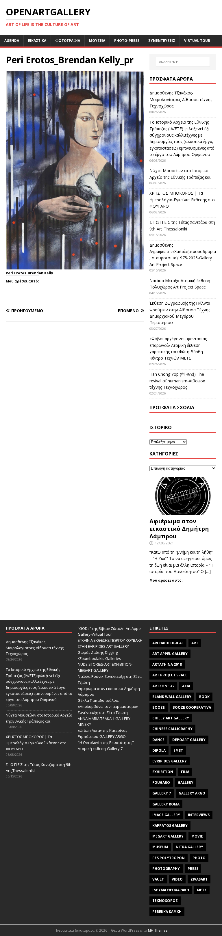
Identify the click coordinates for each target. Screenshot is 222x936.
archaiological (168, 643)
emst (178, 750)
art (194, 643)
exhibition (162, 771)
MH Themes (157, 930)
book (204, 696)
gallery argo (192, 793)
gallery (185, 782)
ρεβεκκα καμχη (167, 911)
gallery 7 (161, 793)
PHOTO (199, 857)
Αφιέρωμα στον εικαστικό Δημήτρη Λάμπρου (179, 528)
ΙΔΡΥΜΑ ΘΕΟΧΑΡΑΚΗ (170, 889)
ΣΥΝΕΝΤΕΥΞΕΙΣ (161, 40)
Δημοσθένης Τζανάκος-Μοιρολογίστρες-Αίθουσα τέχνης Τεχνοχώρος (180, 99)
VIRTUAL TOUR (197, 40)
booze (158, 707)
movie (197, 836)
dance (158, 739)
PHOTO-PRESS (126, 40)
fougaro (161, 782)
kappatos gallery (170, 825)
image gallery (166, 814)
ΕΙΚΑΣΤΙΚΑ (37, 40)
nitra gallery (189, 846)
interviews (199, 814)
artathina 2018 (167, 664)
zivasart (199, 879)
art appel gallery (170, 653)
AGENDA (11, 40)
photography (166, 868)
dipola (159, 750)
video (177, 879)
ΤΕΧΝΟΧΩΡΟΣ (165, 900)
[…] (208, 571)
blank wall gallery (171, 696)
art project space (169, 675)
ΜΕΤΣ (202, 889)
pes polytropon (168, 857)
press (193, 868)
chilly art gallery (170, 718)
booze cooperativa (192, 707)
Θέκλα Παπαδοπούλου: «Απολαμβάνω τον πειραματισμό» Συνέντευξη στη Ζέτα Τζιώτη (108, 706)
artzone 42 (163, 686)
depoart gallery (189, 739)
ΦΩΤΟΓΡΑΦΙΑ (67, 40)
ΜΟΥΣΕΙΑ (97, 40)
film (185, 771)
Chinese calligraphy (172, 728)
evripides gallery (169, 761)
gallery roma (166, 804)
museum (160, 846)
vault (158, 879)
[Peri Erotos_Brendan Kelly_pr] (75, 266)
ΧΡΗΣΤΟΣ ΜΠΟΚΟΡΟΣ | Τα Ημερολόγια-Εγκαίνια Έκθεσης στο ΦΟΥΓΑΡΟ (182, 199)
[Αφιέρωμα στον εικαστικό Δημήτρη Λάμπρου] (182, 511)
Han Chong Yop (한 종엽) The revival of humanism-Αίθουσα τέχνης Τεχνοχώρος (177, 380)
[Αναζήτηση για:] (183, 62)
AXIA (186, 686)
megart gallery (168, 836)
